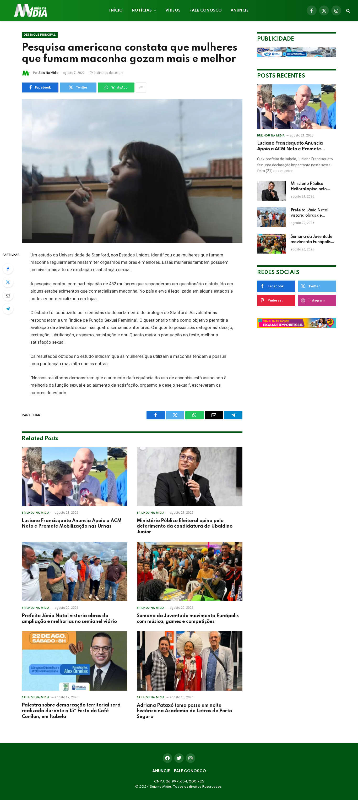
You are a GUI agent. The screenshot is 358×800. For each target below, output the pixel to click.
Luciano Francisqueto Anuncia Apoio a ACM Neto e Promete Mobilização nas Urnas (72, 523)
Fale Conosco (205, 10)
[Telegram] (8, 309)
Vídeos (173, 10)
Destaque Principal (40, 34)
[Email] (8, 295)
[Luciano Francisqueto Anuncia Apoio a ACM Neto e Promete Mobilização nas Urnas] (74, 476)
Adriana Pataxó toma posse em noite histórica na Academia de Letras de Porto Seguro (184, 711)
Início (116, 10)
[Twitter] (8, 282)
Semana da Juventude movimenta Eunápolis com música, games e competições (188, 618)
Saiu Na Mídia (48, 73)
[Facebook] (8, 269)
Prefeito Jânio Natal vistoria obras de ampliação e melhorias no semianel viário (69, 618)
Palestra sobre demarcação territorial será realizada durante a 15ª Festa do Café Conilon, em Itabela (71, 711)
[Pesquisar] (347, 11)
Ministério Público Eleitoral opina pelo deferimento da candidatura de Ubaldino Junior (184, 526)
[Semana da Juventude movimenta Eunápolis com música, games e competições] (189, 571)
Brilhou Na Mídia (36, 512)
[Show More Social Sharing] (141, 87)
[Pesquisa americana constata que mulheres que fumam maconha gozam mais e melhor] (132, 171)
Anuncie (240, 10)
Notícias (142, 10)
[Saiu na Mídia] (30, 10)
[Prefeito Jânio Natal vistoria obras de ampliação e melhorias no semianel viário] (74, 571)
